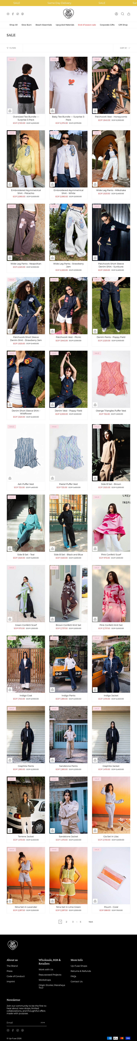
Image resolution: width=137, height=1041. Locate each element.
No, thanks (69, 538)
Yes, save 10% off (69, 528)
